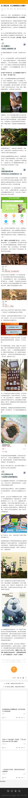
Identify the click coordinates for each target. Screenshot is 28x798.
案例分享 (4, 743)
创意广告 (18, 659)
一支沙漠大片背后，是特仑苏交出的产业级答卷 (13, 770)
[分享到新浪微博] (21, 678)
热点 (3, 713)
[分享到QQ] (23, 678)
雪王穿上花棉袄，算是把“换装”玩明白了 (16, 686)
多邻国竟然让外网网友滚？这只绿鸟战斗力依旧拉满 (13, 710)
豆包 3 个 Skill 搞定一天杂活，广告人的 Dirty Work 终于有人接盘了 (14, 740)
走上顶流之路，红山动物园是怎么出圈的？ (13, 5)
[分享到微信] (18, 678)
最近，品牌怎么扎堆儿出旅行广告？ (16, 683)
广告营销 (11, 9)
